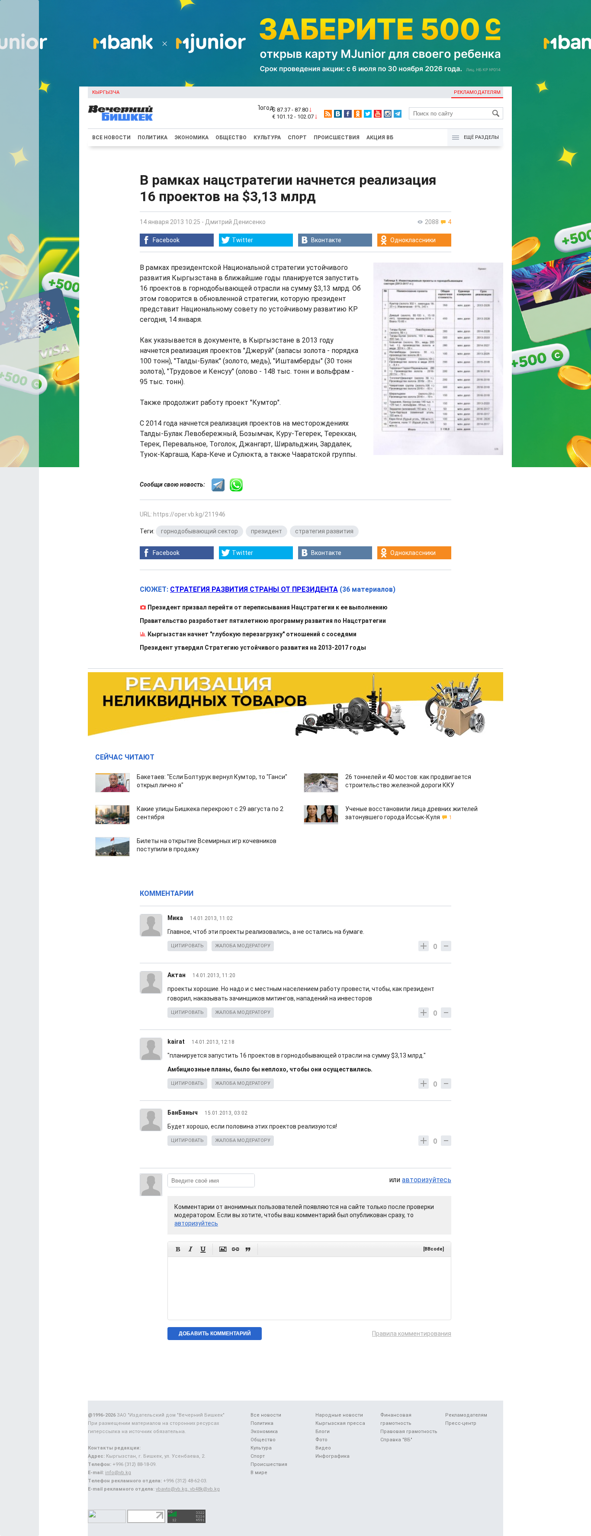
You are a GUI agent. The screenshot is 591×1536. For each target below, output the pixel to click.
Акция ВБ (379, 138)
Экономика (191, 138)
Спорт (297, 138)
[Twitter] (368, 114)
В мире (259, 1472)
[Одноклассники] (358, 114)
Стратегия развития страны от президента (254, 589)
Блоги (322, 1431)
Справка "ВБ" (396, 1440)
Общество (231, 138)
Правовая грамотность (408, 1431)
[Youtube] (378, 114)
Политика (152, 138)
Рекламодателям (477, 92)
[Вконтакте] (338, 114)
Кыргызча (105, 92)
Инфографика (332, 1456)
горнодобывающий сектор (199, 531)
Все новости (111, 138)
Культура (267, 138)
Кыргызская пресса (340, 1423)
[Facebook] (348, 114)
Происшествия (337, 138)
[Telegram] (397, 114)
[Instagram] (388, 114)
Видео (323, 1448)
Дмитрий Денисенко (235, 221)
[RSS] (328, 114)
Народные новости (339, 1415)
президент (266, 531)
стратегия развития (324, 531)
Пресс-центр (460, 1423)
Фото (321, 1440)
